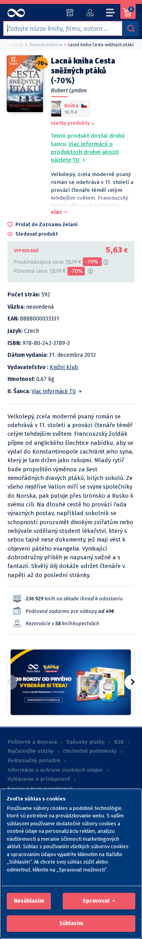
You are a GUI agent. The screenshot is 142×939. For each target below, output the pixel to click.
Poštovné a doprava (32, 742)
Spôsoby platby (85, 742)
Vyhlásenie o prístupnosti (38, 779)
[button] (29, 901)
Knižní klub (64, 367)
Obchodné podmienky (90, 751)
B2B (119, 742)
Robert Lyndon (69, 90)
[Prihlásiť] (89, 12)
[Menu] (111, 13)
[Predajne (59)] (70, 12)
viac (56, 212)
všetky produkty (70, 123)
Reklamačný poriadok (33, 760)
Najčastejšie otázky (30, 751)
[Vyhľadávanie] (130, 28)
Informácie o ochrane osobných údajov (55, 770)
